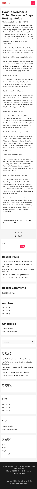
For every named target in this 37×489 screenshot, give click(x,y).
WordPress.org (6, 454)
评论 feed (5, 451)
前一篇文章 (18, 232)
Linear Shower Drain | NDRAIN (12, 220)
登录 (3, 445)
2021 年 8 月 (6, 314)
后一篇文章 (18, 236)
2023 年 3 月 (6, 308)
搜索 (3, 243)
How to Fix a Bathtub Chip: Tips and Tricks (15, 275)
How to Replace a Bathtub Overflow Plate (15, 278)
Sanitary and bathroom (10, 22)
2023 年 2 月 (6, 311)
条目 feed (5, 448)
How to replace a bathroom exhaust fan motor (17, 261)
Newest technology (8, 328)
